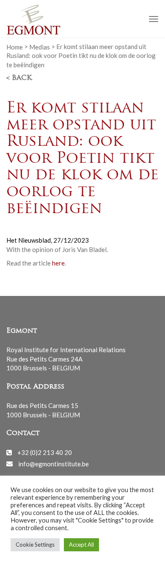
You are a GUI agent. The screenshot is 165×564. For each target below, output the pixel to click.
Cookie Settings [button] (35, 544)
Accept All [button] (81, 544)
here (58, 263)
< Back (19, 78)
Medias (39, 46)
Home (14, 46)
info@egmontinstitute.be (53, 463)
